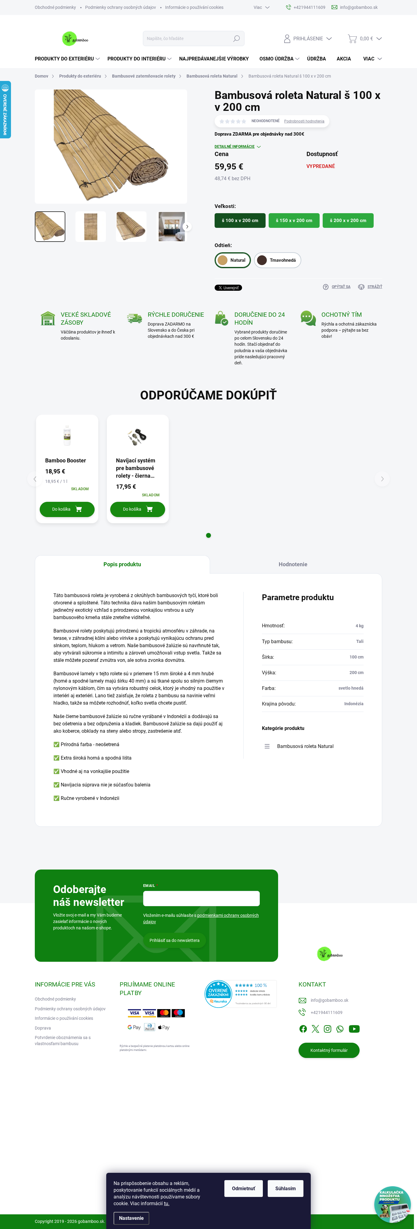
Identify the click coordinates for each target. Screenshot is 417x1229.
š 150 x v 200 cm (294, 220)
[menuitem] (68, 59)
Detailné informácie (235, 146)
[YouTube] (354, 1027)
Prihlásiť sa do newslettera (175, 940)
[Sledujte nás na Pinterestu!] (77, 1191)
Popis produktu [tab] (122, 564)
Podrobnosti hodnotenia (304, 121)
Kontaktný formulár (329, 1050)
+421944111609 (327, 1012)
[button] (208, 535)
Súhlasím (285, 1188)
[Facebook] (303, 1027)
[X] (315, 1027)
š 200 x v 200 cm (348, 220)
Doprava (43, 1028)
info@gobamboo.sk (329, 1000)
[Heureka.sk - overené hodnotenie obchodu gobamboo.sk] (241, 994)
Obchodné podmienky (55, 7)
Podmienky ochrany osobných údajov (120, 7)
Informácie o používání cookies (194, 7)
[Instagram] (327, 1027)
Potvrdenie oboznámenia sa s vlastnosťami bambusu (63, 1040)
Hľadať (236, 38)
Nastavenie (131, 1218)
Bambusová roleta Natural (305, 746)
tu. (166, 1203)
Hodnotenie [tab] (293, 564)
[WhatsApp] (339, 1027)
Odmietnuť (243, 1188)
